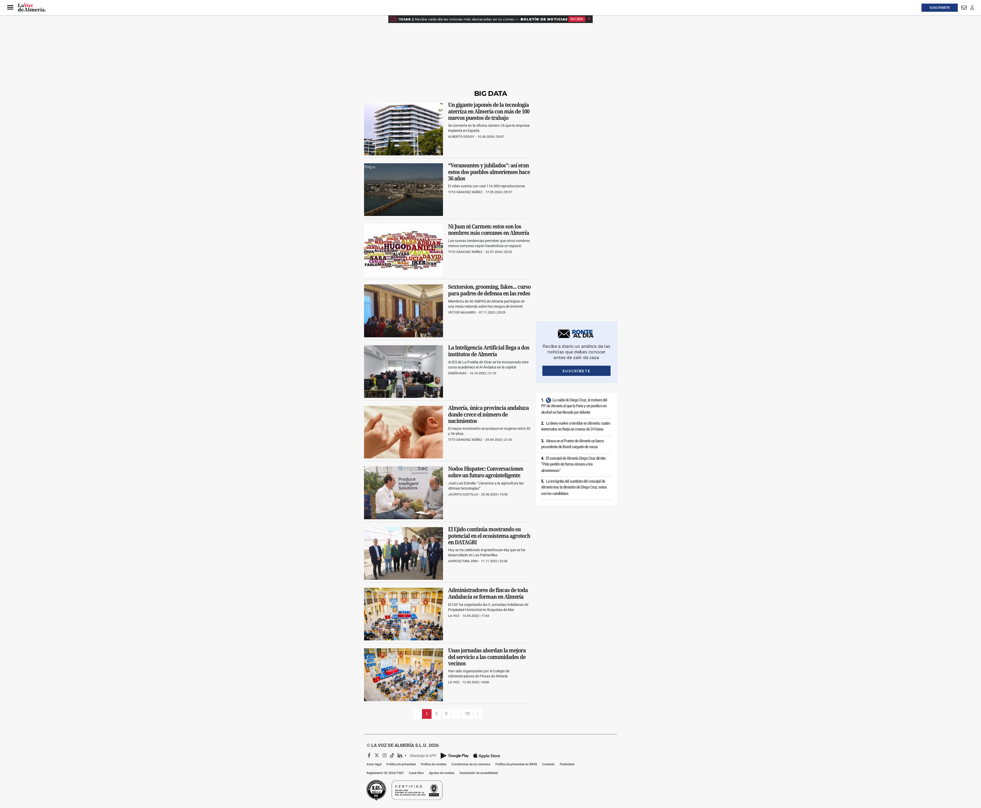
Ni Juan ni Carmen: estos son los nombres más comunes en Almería (488, 229)
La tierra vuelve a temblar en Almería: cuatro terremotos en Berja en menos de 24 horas (575, 426)
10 (467, 713)
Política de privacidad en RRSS (516, 764)
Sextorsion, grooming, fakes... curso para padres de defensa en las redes (489, 290)
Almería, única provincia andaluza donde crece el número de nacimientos (488, 414)
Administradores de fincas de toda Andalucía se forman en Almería (488, 593)
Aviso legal (374, 764)
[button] (10, 7)
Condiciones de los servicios (470, 764)
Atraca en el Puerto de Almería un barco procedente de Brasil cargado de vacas (572, 443)
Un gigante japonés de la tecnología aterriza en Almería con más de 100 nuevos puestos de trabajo (488, 111)
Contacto (548, 764)
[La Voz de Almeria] (32, 8)
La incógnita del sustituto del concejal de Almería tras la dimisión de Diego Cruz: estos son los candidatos (574, 487)
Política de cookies (433, 764)
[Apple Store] (487, 756)
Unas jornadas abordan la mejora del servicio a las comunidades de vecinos (487, 657)
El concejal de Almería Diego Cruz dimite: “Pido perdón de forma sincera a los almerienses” (573, 464)
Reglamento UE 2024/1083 (385, 773)
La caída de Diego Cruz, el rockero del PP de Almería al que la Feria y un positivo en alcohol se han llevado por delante (574, 406)
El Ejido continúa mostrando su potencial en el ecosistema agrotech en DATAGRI (489, 536)
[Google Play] (455, 756)
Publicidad (567, 764)
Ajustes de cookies (441, 773)
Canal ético (416, 773)
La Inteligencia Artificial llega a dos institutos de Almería (488, 350)
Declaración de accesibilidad (479, 773)
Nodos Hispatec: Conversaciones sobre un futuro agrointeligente (485, 472)
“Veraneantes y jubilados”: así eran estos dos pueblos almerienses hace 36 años (489, 172)
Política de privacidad (401, 764)
